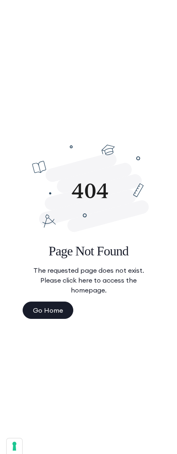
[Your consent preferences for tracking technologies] (14, 446)
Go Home (48, 310)
